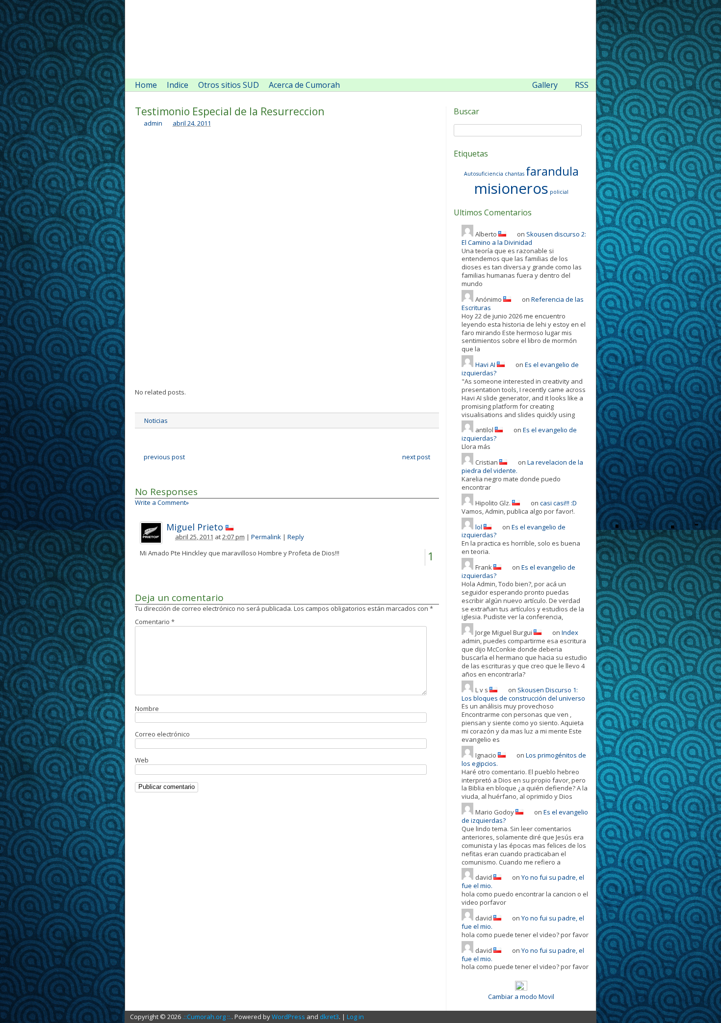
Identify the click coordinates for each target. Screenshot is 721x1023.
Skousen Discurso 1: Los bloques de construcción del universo (523, 694)
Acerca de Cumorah (304, 84)
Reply (295, 536)
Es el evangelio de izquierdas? (514, 531)
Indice (177, 84)
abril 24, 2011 (192, 123)
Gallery (545, 84)
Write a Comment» (162, 502)
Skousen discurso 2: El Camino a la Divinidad (524, 238)
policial (559, 191)
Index (570, 632)
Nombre (147, 708)
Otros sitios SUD (228, 84)
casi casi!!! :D (558, 502)
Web (142, 760)
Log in (355, 1016)
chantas (514, 173)
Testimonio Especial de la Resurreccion (229, 111)
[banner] (360, 39)
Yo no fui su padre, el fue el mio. (523, 881)
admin (153, 123)
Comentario (155, 621)
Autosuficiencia (483, 173)
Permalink (266, 536)
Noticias (156, 420)
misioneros (511, 188)
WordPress (288, 1016)
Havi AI (485, 364)
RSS (582, 84)
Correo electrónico (162, 734)
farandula (552, 171)
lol (478, 527)
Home (146, 84)
